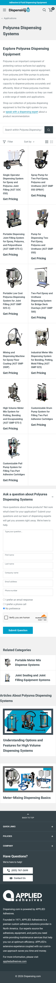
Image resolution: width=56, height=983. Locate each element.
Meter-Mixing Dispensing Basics (27, 798)
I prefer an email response (19, 599)
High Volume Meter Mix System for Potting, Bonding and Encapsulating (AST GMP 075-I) (13, 415)
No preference (13, 608)
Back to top (28, 818)
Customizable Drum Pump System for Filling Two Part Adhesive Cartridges (42, 413)
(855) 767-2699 (19, 871)
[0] (50, 10)
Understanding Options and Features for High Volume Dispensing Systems (23, 745)
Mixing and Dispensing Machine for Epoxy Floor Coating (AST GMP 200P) (14, 360)
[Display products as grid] (46, 141)
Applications (10, 18)
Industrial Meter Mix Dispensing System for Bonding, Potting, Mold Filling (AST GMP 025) (42, 360)
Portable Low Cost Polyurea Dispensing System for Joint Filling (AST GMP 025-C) (14, 300)
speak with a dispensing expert (22, 111)
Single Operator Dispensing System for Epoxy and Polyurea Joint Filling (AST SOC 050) (13, 184)
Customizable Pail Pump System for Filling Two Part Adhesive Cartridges (14, 469)
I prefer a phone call (16, 604)
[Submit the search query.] (49, 129)
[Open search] (44, 10)
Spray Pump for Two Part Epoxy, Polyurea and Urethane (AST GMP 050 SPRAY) (42, 182)
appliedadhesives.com (15, 961)
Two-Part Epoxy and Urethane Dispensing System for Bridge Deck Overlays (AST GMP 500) (42, 302)
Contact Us (20, 878)
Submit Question (18, 630)
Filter (10, 141)
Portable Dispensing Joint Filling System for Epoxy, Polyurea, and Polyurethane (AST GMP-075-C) (13, 241)
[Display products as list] (51, 141)
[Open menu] (4, 10)
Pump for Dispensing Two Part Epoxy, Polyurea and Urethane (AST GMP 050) (42, 243)
